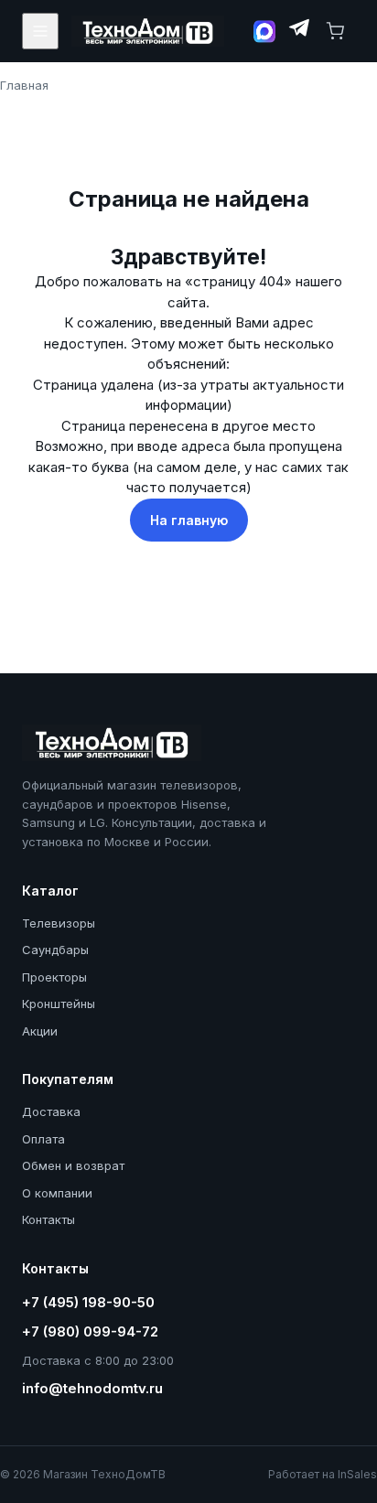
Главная (24, 85)
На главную (189, 520)
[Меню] (40, 31)
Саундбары (55, 949)
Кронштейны (58, 1003)
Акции (40, 1031)
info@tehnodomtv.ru (92, 1388)
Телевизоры (58, 923)
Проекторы (54, 977)
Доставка (51, 1111)
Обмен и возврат (73, 1165)
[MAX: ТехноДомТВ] (264, 31)
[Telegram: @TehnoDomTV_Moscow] (297, 31)
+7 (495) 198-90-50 (88, 1302)
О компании (57, 1193)
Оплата (43, 1139)
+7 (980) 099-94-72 (90, 1331)
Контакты (48, 1219)
